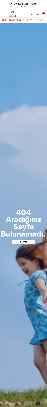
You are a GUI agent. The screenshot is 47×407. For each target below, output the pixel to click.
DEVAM (23, 242)
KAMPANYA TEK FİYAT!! (35, 20)
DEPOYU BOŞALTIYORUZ (11, 20)
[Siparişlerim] (37, 13)
